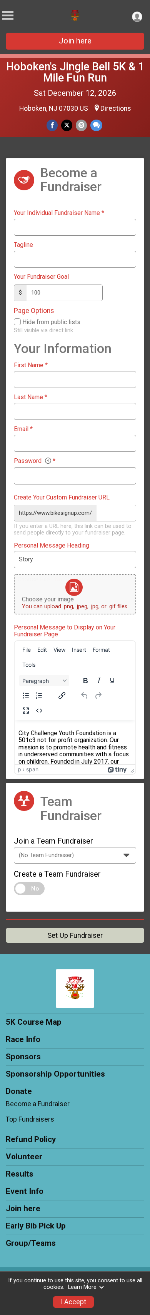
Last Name (30, 397)
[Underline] (112, 680)
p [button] (19, 769)
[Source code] (39, 710)
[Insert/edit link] (61, 695)
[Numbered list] (39, 695)
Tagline (23, 244)
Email (23, 429)
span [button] (32, 769)
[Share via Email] (81, 125)
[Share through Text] (96, 125)
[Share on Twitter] (66, 125)
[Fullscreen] (25, 710)
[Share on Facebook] (52, 125)
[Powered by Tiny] (117, 769)
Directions (115, 108)
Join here (75, 40)
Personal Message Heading (51, 545)
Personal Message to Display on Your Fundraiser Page (64, 631)
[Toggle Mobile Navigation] (7, 15)
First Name (31, 365)
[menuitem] (26, 649)
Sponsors (23, 1056)
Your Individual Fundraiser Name (59, 213)
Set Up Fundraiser (75, 935)
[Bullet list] (25, 695)
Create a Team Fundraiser (57, 874)
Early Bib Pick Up (36, 1225)
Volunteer (24, 1156)
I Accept (73, 1302)
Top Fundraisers (30, 1119)
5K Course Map (34, 1022)
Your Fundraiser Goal (41, 276)
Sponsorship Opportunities (55, 1074)
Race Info (23, 1039)
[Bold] (85, 680)
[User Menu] (137, 17)
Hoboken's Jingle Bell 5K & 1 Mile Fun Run (75, 72)
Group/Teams (31, 1243)
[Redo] (98, 695)
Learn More (82, 1287)
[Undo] (84, 695)
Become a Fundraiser (38, 1104)
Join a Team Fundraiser (53, 841)
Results (19, 1174)
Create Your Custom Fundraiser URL (62, 497)
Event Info (24, 1191)
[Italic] (98, 680)
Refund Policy (31, 1139)
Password (34, 461)
